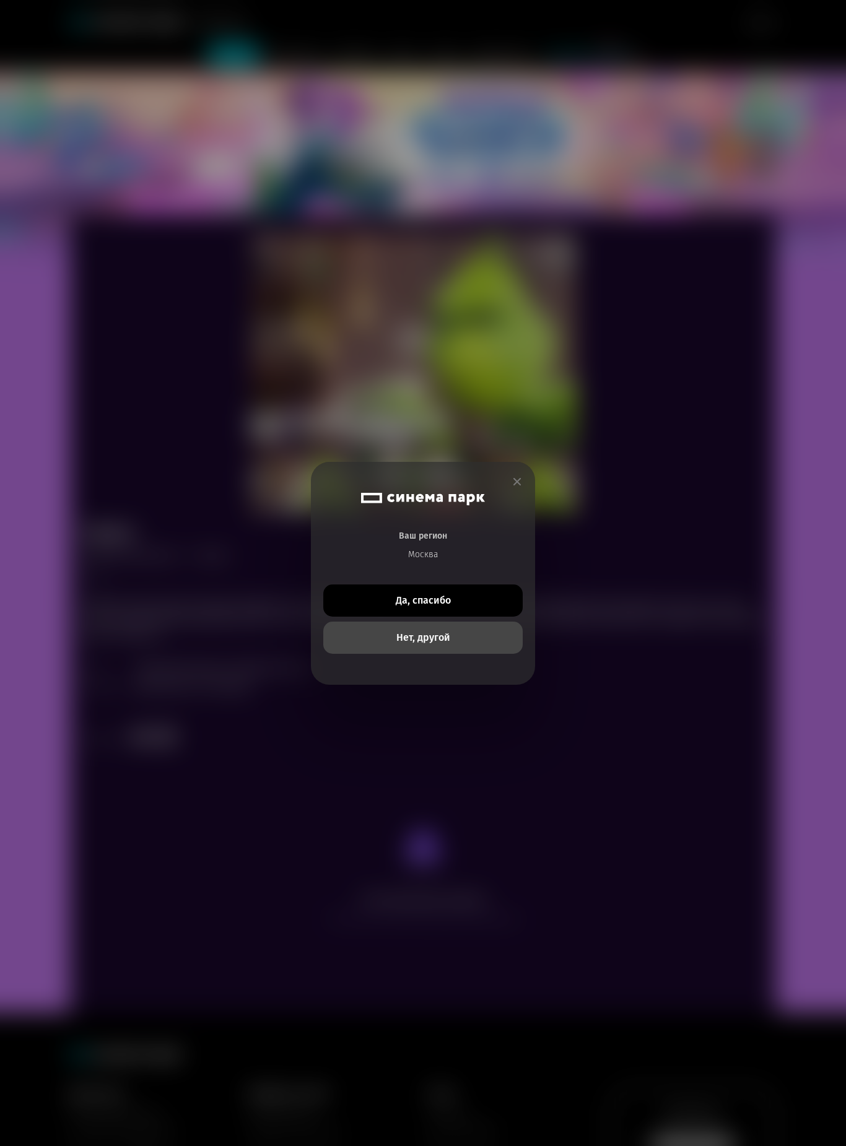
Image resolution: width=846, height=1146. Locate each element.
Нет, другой (423, 637)
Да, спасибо (423, 600)
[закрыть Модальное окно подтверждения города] (517, 482)
